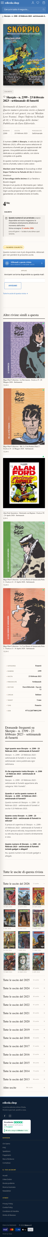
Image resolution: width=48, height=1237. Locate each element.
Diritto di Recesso (9, 1215)
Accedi (5, 1175)
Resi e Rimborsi (8, 1159)
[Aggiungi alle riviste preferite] (4, 96)
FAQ (4, 1147)
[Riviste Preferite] (37, 2)
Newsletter (7, 1191)
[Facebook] (5, 1116)
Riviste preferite (8, 1183)
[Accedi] (32, 2)
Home (3, 16)
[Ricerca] (44, 9)
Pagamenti (7, 1155)
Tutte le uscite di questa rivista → (15, 293)
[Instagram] (10, 1116)
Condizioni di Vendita (11, 1211)
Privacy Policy (8, 1203)
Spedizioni (6, 1151)
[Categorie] (2, 2)
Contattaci (6, 1163)
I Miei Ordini (7, 1179)
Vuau (10, 1234)
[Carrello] (43, 2)
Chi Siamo (6, 1143)
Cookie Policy (8, 1207)
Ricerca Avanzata (9, 1187)
